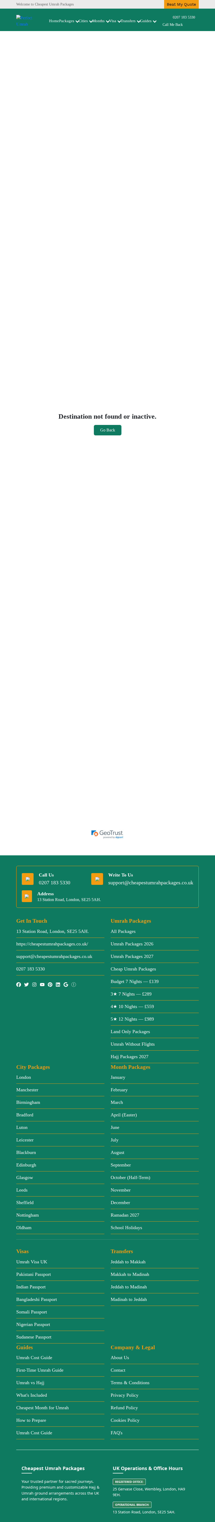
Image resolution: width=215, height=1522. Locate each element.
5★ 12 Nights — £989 (132, 1019)
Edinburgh (26, 1165)
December (120, 1202)
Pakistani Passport (33, 1274)
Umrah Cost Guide (34, 1357)
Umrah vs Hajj (30, 1382)
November (121, 1190)
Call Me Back (173, 25)
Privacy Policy (124, 1395)
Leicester (25, 1139)
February (119, 1089)
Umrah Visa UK (31, 1261)
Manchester (27, 1089)
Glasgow (24, 1177)
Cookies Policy (125, 1420)
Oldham (23, 1227)
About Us (120, 1357)
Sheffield (25, 1202)
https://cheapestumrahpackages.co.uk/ (52, 943)
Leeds (22, 1190)
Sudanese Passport (33, 1337)
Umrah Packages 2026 (132, 943)
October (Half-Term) (130, 1177)
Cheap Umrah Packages (133, 969)
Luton (22, 1127)
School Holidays (126, 1227)
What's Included (31, 1395)
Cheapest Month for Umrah (42, 1407)
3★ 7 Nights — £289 (131, 994)
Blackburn (26, 1152)
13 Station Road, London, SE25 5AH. (52, 931)
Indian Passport (31, 1286)
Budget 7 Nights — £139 (135, 981)
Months (98, 21)
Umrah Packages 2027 (132, 956)
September (121, 1165)
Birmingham (28, 1102)
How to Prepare (31, 1420)
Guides (146, 21)
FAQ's (116, 1432)
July (115, 1139)
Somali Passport (31, 1311)
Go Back (107, 430)
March (117, 1102)
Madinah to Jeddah (129, 1299)
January (118, 1077)
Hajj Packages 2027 (129, 1056)
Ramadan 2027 (125, 1215)
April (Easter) (124, 1114)
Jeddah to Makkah (128, 1261)
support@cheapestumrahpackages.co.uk (150, 882)
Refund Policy (124, 1407)
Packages (66, 21)
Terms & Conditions (130, 1382)
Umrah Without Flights (133, 1044)
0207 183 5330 (184, 17)
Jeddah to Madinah (129, 1286)
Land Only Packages (130, 1031)
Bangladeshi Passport (36, 1299)
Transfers (128, 21)
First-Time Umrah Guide (39, 1370)
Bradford (24, 1114)
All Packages (123, 931)
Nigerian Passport (33, 1324)
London (23, 1077)
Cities (83, 21)
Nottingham (27, 1215)
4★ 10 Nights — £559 (132, 1006)
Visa (112, 21)
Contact (118, 1370)
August (117, 1152)
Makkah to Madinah (130, 1274)
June (115, 1127)
